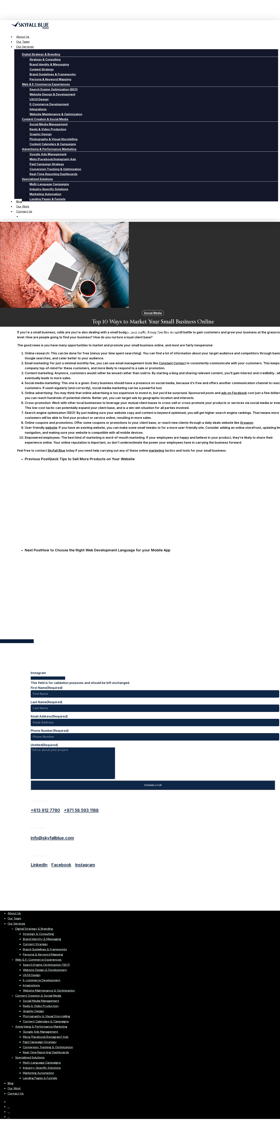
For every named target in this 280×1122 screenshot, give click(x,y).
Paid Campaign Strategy (40, 1042)
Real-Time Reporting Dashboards (46, 1052)
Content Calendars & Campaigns (46, 1021)
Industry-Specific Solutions (42, 1068)
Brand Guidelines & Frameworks (45, 949)
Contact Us (16, 1093)
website (51, 427)
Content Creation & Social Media (38, 996)
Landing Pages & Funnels (40, 1078)
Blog (11, 1083)
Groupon (246, 423)
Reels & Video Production (40, 1006)
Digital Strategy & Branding (34, 929)
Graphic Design (33, 1011)
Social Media (153, 312)
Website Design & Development (45, 970)
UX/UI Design (31, 975)
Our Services (16, 924)
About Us (14, 913)
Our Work (14, 1088)
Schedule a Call (153, 785)
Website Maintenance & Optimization (49, 990)
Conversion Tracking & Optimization (48, 1047)
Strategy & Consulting (38, 934)
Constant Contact (172, 363)
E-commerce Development (41, 980)
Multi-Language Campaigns (42, 1063)
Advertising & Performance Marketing (41, 1027)
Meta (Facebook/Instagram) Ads (45, 1037)
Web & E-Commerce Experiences (38, 960)
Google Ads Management (40, 1032)
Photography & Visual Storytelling (46, 1016)
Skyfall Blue (57, 450)
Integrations (31, 985)
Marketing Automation (38, 1073)
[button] (45, 810)
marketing (156, 450)
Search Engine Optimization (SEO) (46, 965)
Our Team (14, 918)
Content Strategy (35, 944)
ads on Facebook (234, 393)
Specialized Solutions (30, 1057)
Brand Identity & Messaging (42, 939)
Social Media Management (41, 1001)
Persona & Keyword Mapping (43, 954)
